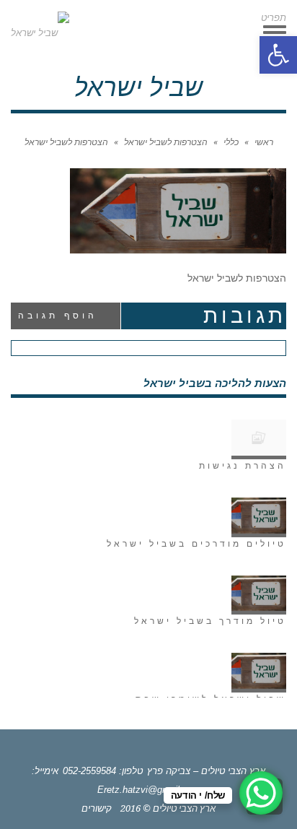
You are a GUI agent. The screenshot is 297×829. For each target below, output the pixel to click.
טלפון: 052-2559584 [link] (103, 770)
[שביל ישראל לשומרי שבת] (258, 673)
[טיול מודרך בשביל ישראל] (258, 595)
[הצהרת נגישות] (258, 439)
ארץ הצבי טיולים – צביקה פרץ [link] (206, 770)
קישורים (96, 808)
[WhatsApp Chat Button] (261, 793)
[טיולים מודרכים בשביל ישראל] (258, 517)
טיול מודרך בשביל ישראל (210, 621)
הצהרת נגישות (242, 466)
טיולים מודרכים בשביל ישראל (196, 544)
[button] (278, 55)
